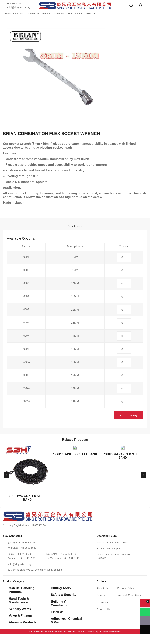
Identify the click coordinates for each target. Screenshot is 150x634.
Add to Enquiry (128, 415)
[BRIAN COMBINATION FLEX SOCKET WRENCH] (75, 72)
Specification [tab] (75, 226)
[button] (6, 475)
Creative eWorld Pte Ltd (110, 631)
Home (7, 13)
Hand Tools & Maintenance (27, 13)
